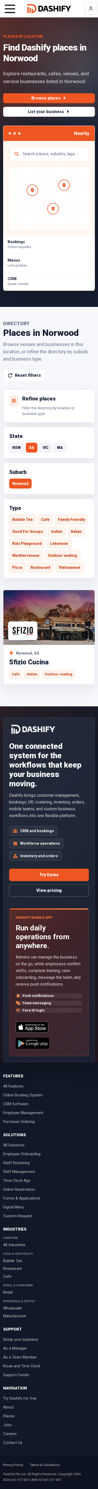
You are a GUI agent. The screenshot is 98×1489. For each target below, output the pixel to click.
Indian (56, 531)
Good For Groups (27, 531)
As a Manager (15, 1348)
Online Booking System (23, 1095)
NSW (16, 448)
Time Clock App (16, 1180)
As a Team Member (20, 1357)
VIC (46, 448)
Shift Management (19, 1171)
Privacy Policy (13, 1465)
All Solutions (14, 1145)
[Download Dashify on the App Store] (32, 1027)
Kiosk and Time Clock (21, 1366)
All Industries (14, 1245)
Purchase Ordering (19, 1121)
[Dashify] (49, 9)
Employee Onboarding (22, 1154)
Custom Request (17, 1216)
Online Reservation (19, 1189)
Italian (76, 531)
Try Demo (49, 874)
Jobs (7, 1425)
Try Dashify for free (20, 1398)
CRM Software (15, 1104)
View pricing (49, 890)
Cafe (45, 519)
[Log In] (91, 8)
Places (9, 1416)
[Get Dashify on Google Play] (32, 1043)
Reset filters (28, 375)
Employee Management (23, 1112)
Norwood (20, 483)
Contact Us (12, 1442)
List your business (46, 111)
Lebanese (59, 543)
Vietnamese (69, 567)
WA (60, 448)
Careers (10, 1433)
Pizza (17, 567)
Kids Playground (27, 543)
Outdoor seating (62, 555)
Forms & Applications (21, 1198)
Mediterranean (25, 555)
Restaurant (40, 567)
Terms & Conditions (45, 1465)
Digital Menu (13, 1207)
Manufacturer (14, 1316)
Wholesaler (12, 1308)
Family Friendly (71, 519)
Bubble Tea (22, 519)
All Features (13, 1086)
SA (31, 448)
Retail (8, 1292)
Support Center (16, 1375)
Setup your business (20, 1339)
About (8, 1407)
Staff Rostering (16, 1162)
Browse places (46, 98)
